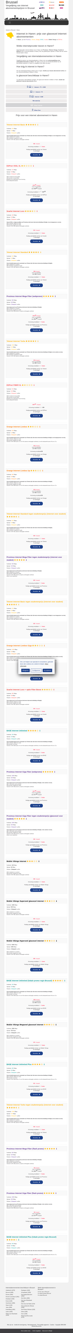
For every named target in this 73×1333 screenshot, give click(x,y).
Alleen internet (38, 105)
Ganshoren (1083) (10, 1303)
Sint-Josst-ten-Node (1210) (28, 1303)
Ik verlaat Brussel (42, 1295)
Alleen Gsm (37, 110)
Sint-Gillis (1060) (25, 1298)
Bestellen (35, 155)
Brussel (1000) (9, 1292)
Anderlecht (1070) (10, 1290)
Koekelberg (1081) (10, 1309)
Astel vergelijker (36, 1330)
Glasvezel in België (47, 1330)
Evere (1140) (9, 1301)
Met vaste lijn (36, 100)
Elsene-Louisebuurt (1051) (12, 1296)
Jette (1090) (9, 1307)
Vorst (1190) (24, 1313)
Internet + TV (39, 92)
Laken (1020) (9, 1311)
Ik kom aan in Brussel (43, 1291)
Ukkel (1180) (24, 1311)
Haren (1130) (9, 1305)
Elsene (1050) (9, 1294)
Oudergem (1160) (25, 1290)
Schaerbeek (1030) (26, 1292)
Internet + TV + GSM (40, 87)
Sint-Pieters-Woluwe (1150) (28, 1309)
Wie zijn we (10, 1324)
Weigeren (25, 670)
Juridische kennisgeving (20, 1324)
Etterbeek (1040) (10, 1299)
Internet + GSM (38, 96)
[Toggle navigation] (9, 22)
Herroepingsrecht (32, 1324)
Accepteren (47, 670)
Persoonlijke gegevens (43, 1324)
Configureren (36, 670)
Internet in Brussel (11, 30)
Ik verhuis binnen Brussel (44, 1293)
